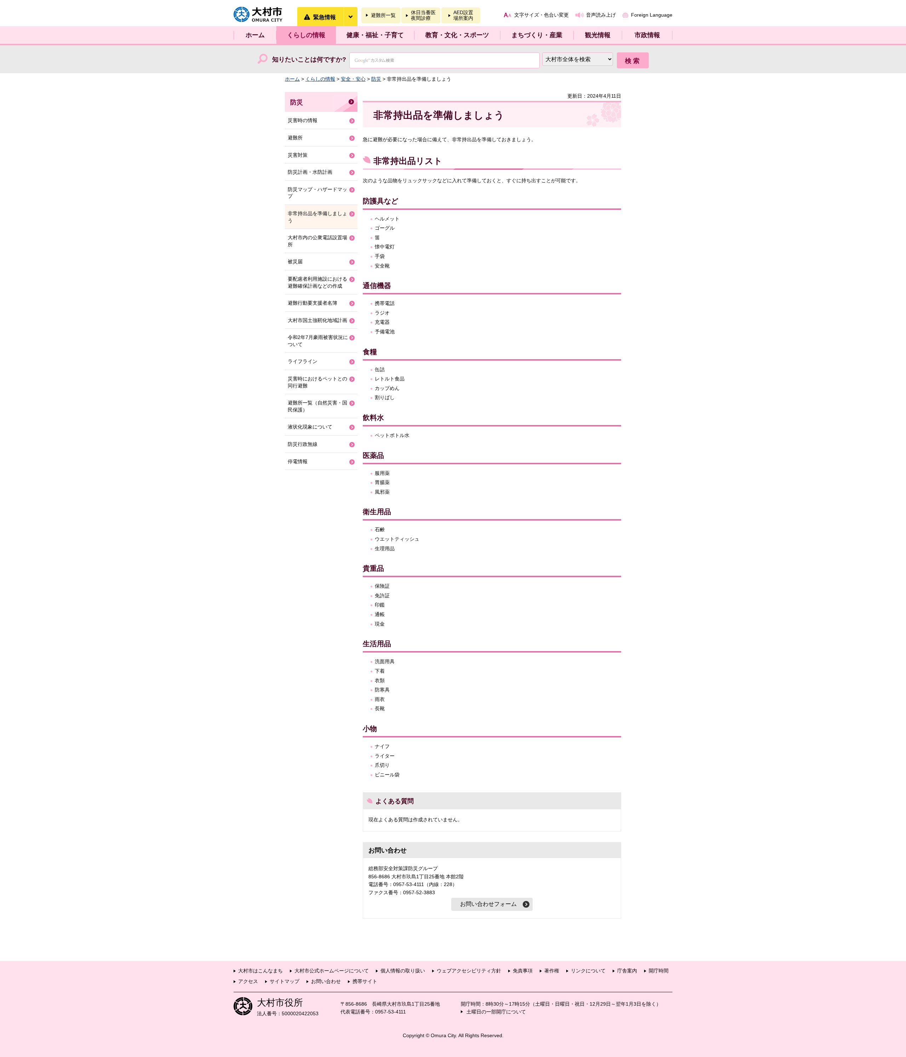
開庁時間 (659, 970)
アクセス (248, 981)
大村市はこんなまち (260, 970)
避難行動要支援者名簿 (312, 303)
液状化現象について (310, 427)
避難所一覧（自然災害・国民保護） (317, 406)
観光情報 (597, 35)
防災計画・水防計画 (310, 172)
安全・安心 (353, 79)
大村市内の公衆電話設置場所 (317, 241)
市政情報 (647, 35)
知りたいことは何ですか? (309, 59)
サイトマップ (284, 981)
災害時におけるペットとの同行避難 (317, 382)
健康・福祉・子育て (375, 35)
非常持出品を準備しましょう (317, 217)
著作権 (551, 970)
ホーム (255, 35)
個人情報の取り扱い (402, 970)
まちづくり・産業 (536, 35)
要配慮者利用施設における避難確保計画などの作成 (317, 282)
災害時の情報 (302, 120)
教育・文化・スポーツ (457, 35)
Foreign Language (651, 15)
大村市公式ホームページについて (331, 970)
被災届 (295, 261)
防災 (376, 79)
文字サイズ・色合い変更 (541, 15)
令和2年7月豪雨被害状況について (318, 340)
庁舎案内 (627, 970)
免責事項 (523, 970)
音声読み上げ (601, 15)
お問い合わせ (326, 981)
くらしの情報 (306, 35)
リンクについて (588, 970)
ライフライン (302, 361)
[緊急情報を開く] (350, 16)
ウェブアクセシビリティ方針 (469, 970)
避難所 (295, 137)
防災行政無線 (302, 444)
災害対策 (298, 155)
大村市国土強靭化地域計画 (317, 320)
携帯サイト (364, 981)
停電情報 (298, 461)
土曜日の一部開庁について (496, 1012)
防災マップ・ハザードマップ (317, 192)
